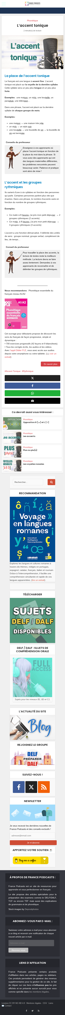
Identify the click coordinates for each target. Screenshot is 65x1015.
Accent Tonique (13, 371)
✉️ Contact (6, 1006)
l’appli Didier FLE (18, 350)
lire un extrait (38, 580)
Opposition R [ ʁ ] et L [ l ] (36, 422)
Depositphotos (32, 909)
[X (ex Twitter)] (31, 787)
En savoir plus (50, 364)
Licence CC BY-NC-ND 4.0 (13, 1003)
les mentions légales (39, 992)
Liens (51, 1003)
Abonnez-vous (18, 950)
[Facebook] (19, 787)
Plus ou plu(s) (30, 450)
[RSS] (44, 787)
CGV (45, 1003)
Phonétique (32, 20)
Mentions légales (33, 1003)
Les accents (29, 436)
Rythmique (28, 371)
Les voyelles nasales (33, 464)
